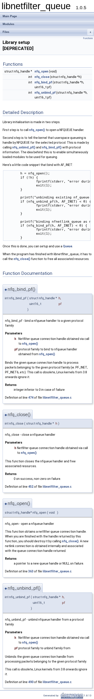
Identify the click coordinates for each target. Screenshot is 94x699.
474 (30, 397)
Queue (67, 246)
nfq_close (42, 77)
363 (30, 571)
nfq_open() (37, 130)
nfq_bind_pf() (52, 147)
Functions (88, 38)
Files (47, 32)
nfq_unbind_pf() (23, 147)
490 (30, 682)
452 (30, 486)
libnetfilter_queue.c (57, 397)
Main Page (10, 16)
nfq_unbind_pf (45, 92)
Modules (8, 24)
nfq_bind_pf (43, 82)
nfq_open (41, 71)
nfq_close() (22, 259)
